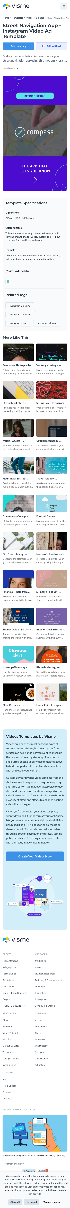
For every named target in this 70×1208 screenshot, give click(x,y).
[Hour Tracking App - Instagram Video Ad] (18, 465)
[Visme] (16, 6)
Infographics (9, 967)
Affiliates (40, 1065)
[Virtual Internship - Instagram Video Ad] (51, 427)
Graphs (6, 999)
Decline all (31, 1201)
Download (41, 1039)
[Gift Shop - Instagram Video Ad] (18, 541)
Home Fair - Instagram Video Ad (49, 705)
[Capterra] (30, 1170)
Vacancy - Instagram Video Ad (48, 365)
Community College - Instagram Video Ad (15, 516)
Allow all (15, 1201)
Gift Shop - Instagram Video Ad (15, 554)
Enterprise (41, 999)
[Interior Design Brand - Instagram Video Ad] (51, 616)
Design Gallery (11, 1058)
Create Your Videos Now (35, 856)
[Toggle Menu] (63, 6)
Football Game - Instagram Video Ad (48, 516)
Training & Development (48, 980)
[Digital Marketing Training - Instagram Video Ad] (18, 390)
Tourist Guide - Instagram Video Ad (18, 629)
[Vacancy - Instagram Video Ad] (51, 352)
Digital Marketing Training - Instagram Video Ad (15, 403)
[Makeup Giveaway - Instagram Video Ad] (18, 654)
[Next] (51, 133)
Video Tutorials (11, 1033)
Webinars (8, 1026)
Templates (8, 1052)
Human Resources (45, 973)
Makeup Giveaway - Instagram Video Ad (15, 667)
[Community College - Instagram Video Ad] (18, 503)
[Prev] (19, 133)
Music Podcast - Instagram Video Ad (14, 441)
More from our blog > (13, 1163)
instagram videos (47, 323)
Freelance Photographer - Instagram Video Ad (17, 365)
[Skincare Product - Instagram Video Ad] (51, 579)
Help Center (9, 1085)
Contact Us (8, 1092)
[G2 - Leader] (43, 1170)
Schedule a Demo (45, 1005)
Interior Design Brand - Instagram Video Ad (50, 629)
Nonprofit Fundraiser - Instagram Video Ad (50, 554)
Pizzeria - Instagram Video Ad (48, 667)
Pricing (7, 1098)
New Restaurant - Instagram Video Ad (14, 705)
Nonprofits (41, 986)
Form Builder (10, 973)
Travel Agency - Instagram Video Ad (48, 478)
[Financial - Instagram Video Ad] (18, 579)
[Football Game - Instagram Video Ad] (51, 503)
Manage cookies (51, 1201)
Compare (40, 1052)
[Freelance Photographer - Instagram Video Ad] (18, 352)
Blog (5, 1020)
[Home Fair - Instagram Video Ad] (51, 692)
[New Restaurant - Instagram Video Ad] (18, 692)
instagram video (18, 323)
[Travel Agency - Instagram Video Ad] (51, 465)
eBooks (7, 1039)
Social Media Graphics (15, 993)
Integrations (9, 1065)
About (38, 1020)
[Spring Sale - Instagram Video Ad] (51, 390)
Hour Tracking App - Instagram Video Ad (15, 478)
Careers (39, 1033)
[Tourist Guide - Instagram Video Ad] (18, 616)
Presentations (10, 960)
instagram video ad (20, 305)
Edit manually (19, 46)
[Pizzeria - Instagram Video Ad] (51, 654)
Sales (38, 967)
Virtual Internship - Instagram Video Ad (48, 441)
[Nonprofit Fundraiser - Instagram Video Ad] (51, 541)
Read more (9, 68)
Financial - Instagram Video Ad (15, 592)
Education (41, 993)
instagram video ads (21, 314)
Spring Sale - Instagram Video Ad (50, 403)
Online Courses (11, 1045)
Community (41, 1058)
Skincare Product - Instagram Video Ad (48, 592)
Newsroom (41, 1026)
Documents (9, 986)
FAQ (5, 1079)
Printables (8, 980)
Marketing (41, 960)
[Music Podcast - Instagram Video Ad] (18, 427)
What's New (41, 1045)
